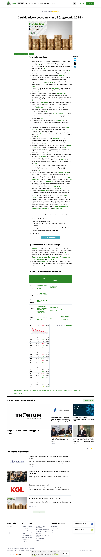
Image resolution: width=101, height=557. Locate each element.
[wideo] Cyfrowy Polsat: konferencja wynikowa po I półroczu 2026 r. (83, 419)
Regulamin (22, 548)
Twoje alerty (54, 526)
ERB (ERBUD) (50, 259)
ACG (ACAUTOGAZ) (43, 258)
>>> (44, 68)
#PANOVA (78, 391)
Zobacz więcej (87, 400)
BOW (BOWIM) (61, 120)
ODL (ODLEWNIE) (62, 256)
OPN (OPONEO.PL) (58, 113)
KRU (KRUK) (63, 286)
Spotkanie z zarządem (27, 537)
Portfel (53, 3)
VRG (62, 160)
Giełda (26, 3)
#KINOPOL (49, 390)
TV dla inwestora (40, 538)
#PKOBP (60, 390)
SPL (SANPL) (63, 309)
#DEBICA (55, 390)
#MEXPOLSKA (17, 391)
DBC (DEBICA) (55, 88)
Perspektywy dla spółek (27, 530)
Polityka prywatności (14, 548)
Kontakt (32, 548)
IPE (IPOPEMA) (53, 294)
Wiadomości (20, 3)
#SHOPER (24, 391)
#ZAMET (49, 391)
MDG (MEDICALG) (43, 208)
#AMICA (44, 390)
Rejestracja (90, 3)
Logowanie (81, 3)
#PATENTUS (30, 391)
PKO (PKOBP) (61, 93)
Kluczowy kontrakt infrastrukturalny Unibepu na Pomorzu (59, 439)
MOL (51, 312)
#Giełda (31, 54)
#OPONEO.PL (82, 390)
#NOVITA (76, 390)
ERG (64, 206)
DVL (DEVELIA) (53, 256)
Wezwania (38, 533)
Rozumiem (65, 553)
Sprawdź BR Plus (55, 11)
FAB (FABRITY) (40, 108)
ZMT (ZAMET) (42, 156)
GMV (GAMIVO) (44, 294)
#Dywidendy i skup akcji (21, 54)
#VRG (53, 391)
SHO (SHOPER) (57, 138)
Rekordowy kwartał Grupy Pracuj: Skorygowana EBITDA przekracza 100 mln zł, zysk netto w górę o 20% (61, 419)
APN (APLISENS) (43, 261)
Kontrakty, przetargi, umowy (42, 529)
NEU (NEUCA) (40, 259)
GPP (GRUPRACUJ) (63, 172)
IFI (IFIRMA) (35, 249)
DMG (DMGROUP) (50, 181)
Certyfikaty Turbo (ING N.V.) (42, 531)
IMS (44, 312)
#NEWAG (16, 393)
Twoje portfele (54, 528)
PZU (39, 65)
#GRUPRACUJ (66, 391)
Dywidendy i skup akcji (27, 526)
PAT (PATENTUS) (36, 133)
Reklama (27, 548)
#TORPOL (39, 390)
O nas (8, 548)
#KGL (45, 391)
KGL (43, 149)
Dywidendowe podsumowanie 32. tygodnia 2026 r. (45, 498)
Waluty (35, 3)
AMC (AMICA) (62, 75)
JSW (49, 208)
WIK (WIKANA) (45, 102)
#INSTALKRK (59, 391)
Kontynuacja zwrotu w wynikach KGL (40, 485)
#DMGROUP (72, 391)
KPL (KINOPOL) (49, 82)
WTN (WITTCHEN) (41, 300)
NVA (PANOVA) (58, 186)
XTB (44, 308)
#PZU (34, 390)
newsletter (38, 540)
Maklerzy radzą (25, 539)
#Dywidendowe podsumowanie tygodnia (23, 390)
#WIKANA (65, 390)
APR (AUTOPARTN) (41, 317)
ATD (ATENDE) (59, 206)
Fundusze (31, 3)
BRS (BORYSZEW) (41, 285)
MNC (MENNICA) (64, 316)
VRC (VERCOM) (63, 258)
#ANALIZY (21, 393)
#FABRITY (71, 390)
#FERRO (36, 391)
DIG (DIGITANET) (53, 258)
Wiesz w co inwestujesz (27, 535)
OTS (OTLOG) (67, 317)
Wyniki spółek (25, 528)
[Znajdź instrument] (74, 3)
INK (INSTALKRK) (45, 167)
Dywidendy (40, 3)
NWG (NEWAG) (45, 190)
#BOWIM (40, 391)
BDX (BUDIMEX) (40, 306)
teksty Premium (25, 541)
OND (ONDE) (45, 256)
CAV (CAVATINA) (57, 208)
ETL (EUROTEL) (40, 293)
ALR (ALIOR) (63, 319)
